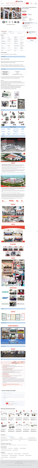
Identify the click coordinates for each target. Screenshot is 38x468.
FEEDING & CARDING (12, 437)
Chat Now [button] (30, 14)
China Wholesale (18, 461)
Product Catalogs (11, 436)
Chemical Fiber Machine (4, 448)
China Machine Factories (10, 453)
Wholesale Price (22, 461)
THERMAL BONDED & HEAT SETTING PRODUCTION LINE (32, 439)
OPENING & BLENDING (3, 437)
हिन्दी (33, 462)
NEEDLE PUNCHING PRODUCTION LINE (5, 439)
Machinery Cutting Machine (18, 453)
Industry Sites (26, 461)
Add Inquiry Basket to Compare (11, 24)
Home (1, 5)
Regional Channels (30, 461)
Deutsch (22, 462)
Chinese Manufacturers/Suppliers (12, 461)
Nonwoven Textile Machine (28, 455)
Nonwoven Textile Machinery (4, 457)
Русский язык (16, 462)
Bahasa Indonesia (21, 463)
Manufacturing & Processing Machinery (7, 5)
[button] (22, 33)
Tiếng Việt (18, 463)
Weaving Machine (16, 448)
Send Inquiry (24, 14)
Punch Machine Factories (25, 453)
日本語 (31, 462)
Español (8, 462)
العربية (27, 462)
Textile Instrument (10, 448)
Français (13, 462)
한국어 (29, 462)
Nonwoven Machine (19, 5)
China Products (6, 461)
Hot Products (3, 461)
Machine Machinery (3, 453)
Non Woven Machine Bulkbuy (12, 457)
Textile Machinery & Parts (13, 5)
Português (11, 462)
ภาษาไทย (35, 462)
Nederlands (25, 462)
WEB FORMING (21, 437)
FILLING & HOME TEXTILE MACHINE (32, 440)
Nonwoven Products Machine (4, 455)
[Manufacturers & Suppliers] (19, 1)
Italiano (19, 462)
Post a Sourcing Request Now (10, 404)
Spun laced (11, 440)
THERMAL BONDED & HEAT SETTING (23, 439)
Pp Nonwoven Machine (21, 455)
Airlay (19, 440)
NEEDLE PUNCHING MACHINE (31, 437)
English (6, 462)
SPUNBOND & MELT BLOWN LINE (4, 440)
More (1, 458)
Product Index (34, 461)
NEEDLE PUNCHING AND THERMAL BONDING (14, 439)
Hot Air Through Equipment (23, 448)
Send (7, 403)
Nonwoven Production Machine (13, 455)
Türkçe (15, 463)
